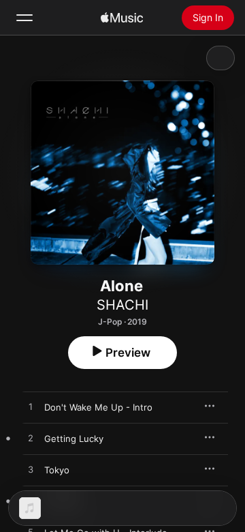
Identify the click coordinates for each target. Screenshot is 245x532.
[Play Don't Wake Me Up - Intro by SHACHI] (30, 407)
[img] (122, 18)
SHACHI (122, 305)
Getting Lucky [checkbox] (73, 438)
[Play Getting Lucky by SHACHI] (30, 438)
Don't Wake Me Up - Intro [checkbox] (98, 407)
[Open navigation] (24, 18)
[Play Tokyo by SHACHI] (30, 470)
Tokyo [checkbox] (56, 469)
